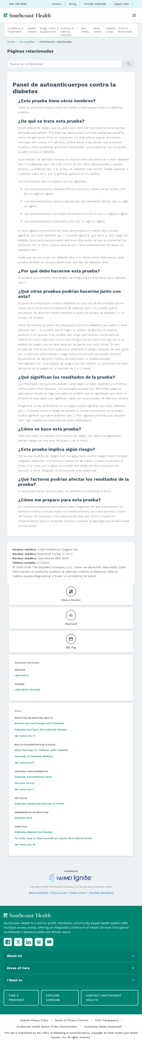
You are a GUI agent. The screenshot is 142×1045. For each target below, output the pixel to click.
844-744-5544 (18, 3)
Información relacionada (56, 41)
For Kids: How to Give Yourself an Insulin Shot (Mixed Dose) (53, 838)
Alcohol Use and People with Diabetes (39, 723)
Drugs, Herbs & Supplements (49, 30)
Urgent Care (121, 3)
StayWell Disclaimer (101, 892)
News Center (97, 30)
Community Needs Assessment (103, 1026)
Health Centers (32, 30)
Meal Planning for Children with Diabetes (41, 750)
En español (27, 41)
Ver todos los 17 (25, 735)
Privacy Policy (77, 892)
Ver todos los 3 (24, 789)
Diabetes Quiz (23, 817)
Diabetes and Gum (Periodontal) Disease (41, 729)
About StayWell (38, 892)
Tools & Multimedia (125, 30)
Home (11, 41)
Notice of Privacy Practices (71, 1020)
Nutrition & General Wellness (67, 31)
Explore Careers (53, 998)
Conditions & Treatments (15, 30)
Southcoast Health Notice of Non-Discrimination (47, 1026)
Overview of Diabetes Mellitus (34, 756)
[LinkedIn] (28, 942)
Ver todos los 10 (25, 844)
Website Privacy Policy (34, 1020)
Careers (56, 3)
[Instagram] (39, 942)
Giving (72, 3)
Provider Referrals (95, 3)
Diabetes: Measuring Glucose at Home (39, 803)
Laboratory (22, 675)
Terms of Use (58, 892)
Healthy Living (110, 30)
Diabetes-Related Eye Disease (34, 831)
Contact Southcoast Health (104, 998)
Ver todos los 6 (24, 762)
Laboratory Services (27, 689)
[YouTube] (49, 942)
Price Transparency (107, 1020)
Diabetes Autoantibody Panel (33, 776)
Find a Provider (16, 998)
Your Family (85, 30)
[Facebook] (8, 942)
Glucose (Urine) (24, 783)
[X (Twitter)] (18, 942)
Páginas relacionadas (30, 51)
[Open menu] (134, 15)
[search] (65, 64)
